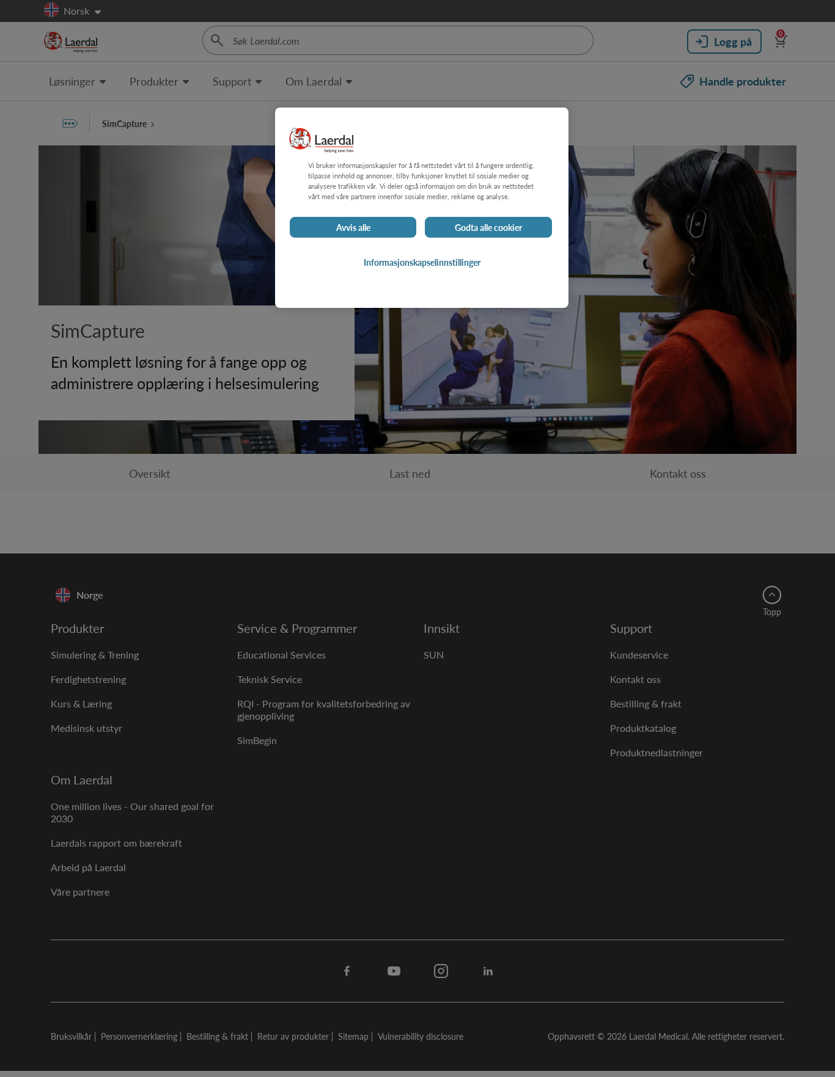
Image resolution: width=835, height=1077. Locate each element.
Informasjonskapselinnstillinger (422, 263)
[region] (421, 208)
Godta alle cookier (488, 228)
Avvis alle (353, 228)
